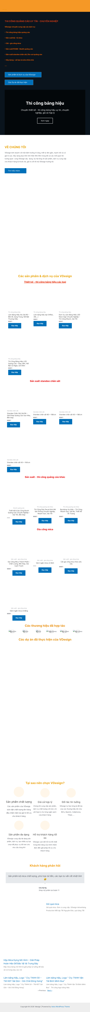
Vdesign (4, 9)
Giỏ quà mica (52, 904)
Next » (49, 990)
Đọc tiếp (14, 326)
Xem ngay (45, 121)
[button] (23, 74)
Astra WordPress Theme (60, 1007)
